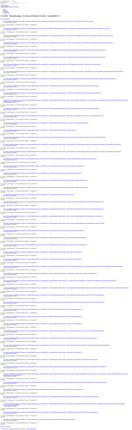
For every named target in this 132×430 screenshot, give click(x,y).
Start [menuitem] (4, 9)
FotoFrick (11, 6)
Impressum (11, 428)
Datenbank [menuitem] (5, 11)
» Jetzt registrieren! (5, 5)
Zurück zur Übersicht (5, 18)
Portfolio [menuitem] (5, 10)
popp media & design (31, 428)
